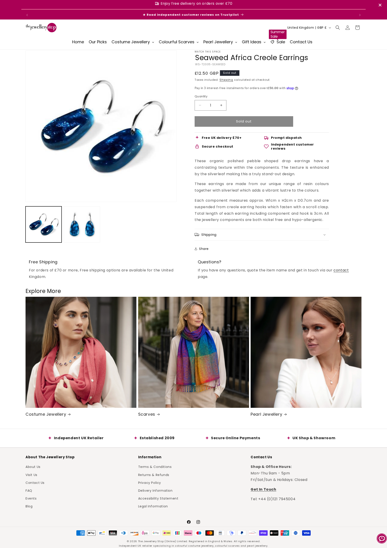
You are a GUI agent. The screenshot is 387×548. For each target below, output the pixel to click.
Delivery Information (155, 490)
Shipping (226, 80)
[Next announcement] (360, 15)
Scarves (146, 414)
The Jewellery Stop (151, 541)
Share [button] (204, 249)
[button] (338, 28)
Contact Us (35, 482)
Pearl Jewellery (266, 414)
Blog (29, 506)
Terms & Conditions (155, 467)
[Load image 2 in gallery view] (82, 224)
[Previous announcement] (27, 15)
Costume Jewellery (46, 414)
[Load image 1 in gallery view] (44, 224)
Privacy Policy (149, 482)
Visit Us (31, 475)
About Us (33, 467)
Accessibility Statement (158, 498)
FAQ (29, 490)
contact (341, 270)
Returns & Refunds (153, 475)
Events (31, 498)
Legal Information (153, 506)
